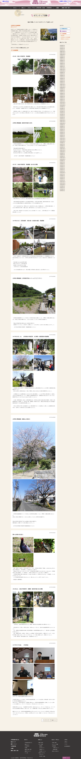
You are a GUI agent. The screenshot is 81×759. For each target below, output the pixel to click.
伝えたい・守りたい (32, 7)
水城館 (57, 7)
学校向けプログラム (42, 752)
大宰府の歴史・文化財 (40, 7)
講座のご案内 (41, 742)
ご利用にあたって (56, 747)
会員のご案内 (54, 742)
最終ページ (54, 720)
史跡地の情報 (55, 749)
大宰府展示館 (48, 7)
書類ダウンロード (28, 751)
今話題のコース (41, 749)
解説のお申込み (6, 1)
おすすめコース (41, 747)
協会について (13, 741)
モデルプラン (41, 754)
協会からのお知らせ (55, 751)
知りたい (15, 7)
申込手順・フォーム (42, 751)
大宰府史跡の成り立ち (15, 739)
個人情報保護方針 (67, 746)
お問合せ (65, 1)
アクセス (69, 1)
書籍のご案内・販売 (66, 7)
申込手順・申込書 (42, 756)
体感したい (24, 7)
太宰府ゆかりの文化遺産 (65, 37)
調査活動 (62, 35)
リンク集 (26, 752)
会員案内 (61, 1)
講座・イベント (14, 744)
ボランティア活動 (55, 744)
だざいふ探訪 (41, 744)
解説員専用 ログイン (66, 757)
